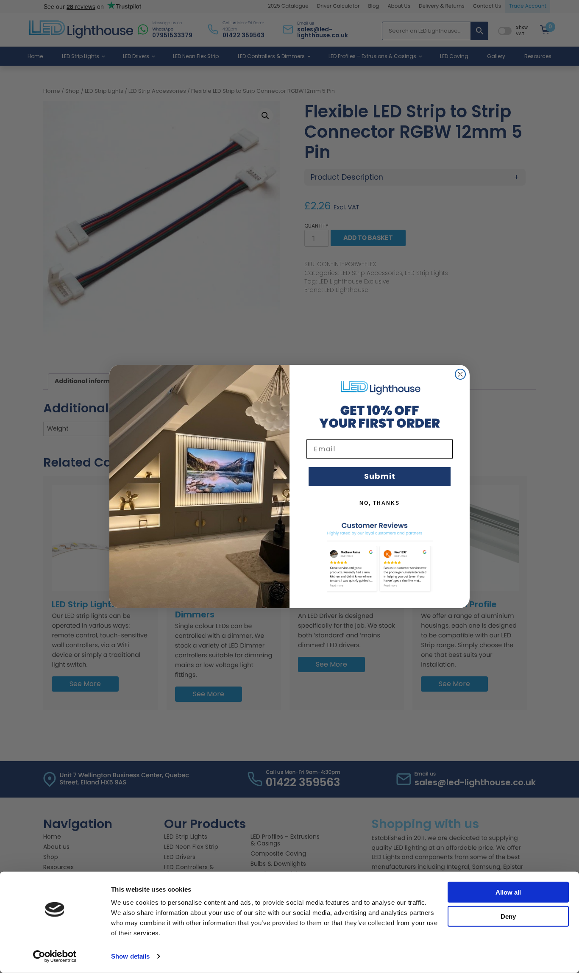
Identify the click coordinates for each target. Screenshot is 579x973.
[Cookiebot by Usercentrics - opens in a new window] (55, 956)
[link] (379, 387)
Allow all (508, 892)
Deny (508, 916)
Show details (130, 956)
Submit (379, 476)
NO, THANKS (379, 503)
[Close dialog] (460, 374)
